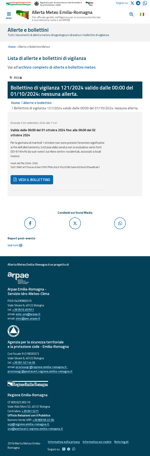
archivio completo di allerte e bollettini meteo (57, 67)
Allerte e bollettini (37, 102)
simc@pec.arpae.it (28, 318)
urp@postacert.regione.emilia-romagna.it (35, 428)
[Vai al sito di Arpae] (75, 278)
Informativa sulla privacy (64, 442)
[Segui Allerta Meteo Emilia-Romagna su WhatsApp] (145, 4)
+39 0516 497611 (23, 309)
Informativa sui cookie (97, 442)
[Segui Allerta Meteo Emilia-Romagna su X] (133, 3)
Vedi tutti (13, 245)
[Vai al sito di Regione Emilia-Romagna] (75, 384)
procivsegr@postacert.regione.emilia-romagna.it (40, 371)
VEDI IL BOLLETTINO (34, 179)
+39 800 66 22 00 (43, 420)
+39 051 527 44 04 (23, 362)
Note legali (121, 442)
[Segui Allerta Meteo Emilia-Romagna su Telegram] (139, 4)
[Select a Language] (142, 14)
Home (12, 46)
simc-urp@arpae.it (28, 314)
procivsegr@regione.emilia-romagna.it (41, 367)
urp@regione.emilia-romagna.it (28, 424)
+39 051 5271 (30, 411)
